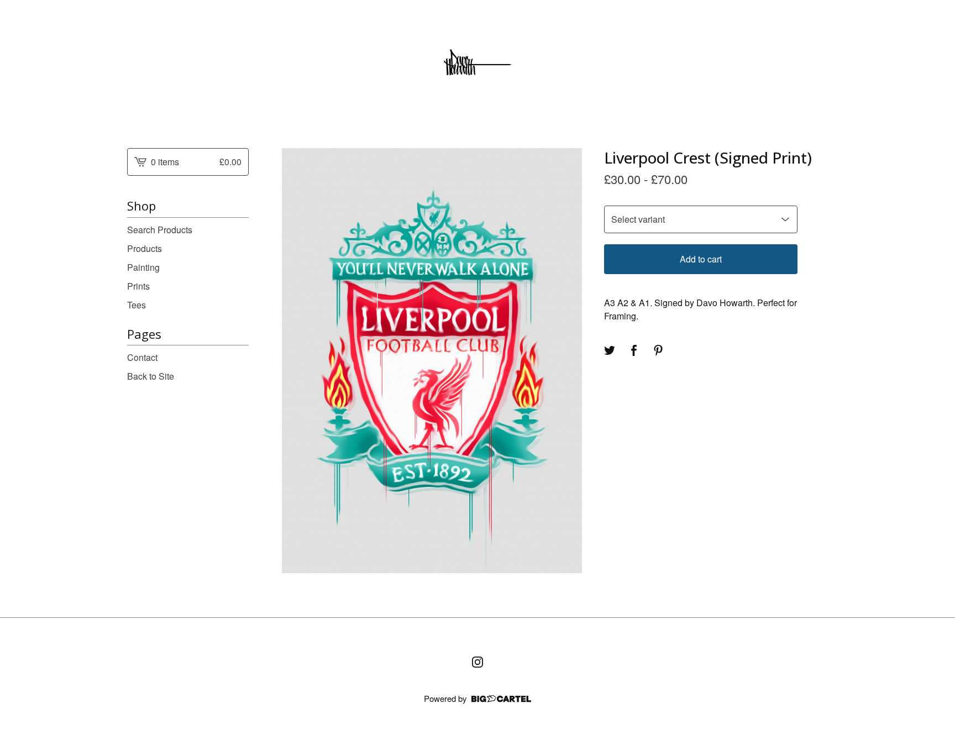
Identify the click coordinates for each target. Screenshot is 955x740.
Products (144, 248)
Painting (143, 267)
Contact (142, 357)
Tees (136, 304)
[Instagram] (477, 662)
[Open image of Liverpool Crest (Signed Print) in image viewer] (432, 360)
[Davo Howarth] (477, 65)
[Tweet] (609, 350)
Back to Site (150, 376)
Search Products (159, 229)
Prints (138, 286)
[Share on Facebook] (633, 350)
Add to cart (701, 259)
